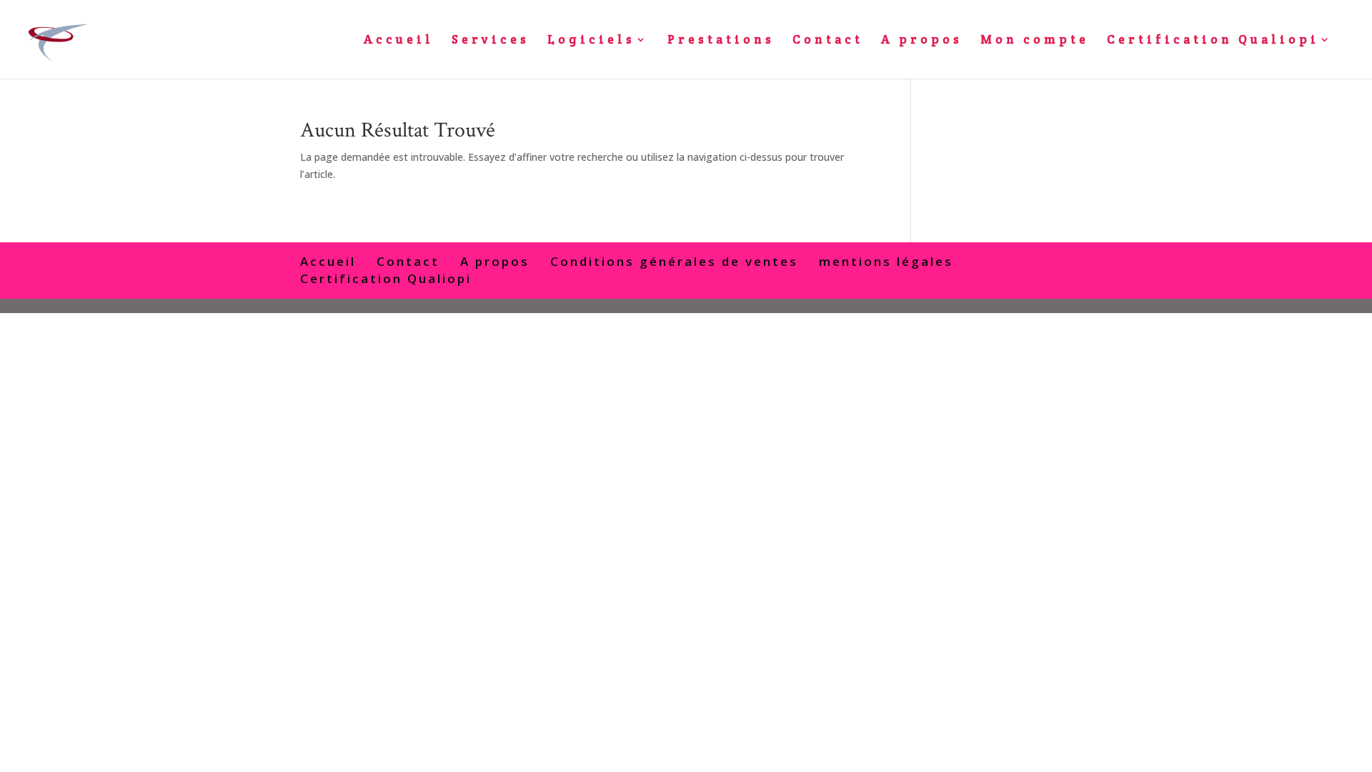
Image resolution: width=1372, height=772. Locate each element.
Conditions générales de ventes (674, 261)
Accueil (399, 40)
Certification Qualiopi (1213, 40)
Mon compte (1034, 40)
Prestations (721, 40)
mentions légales (886, 261)
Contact (827, 40)
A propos (922, 40)
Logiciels (591, 40)
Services (491, 40)
